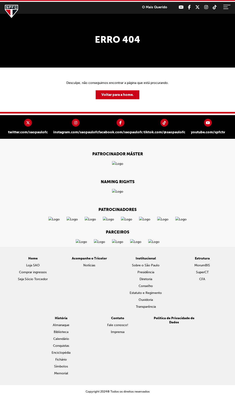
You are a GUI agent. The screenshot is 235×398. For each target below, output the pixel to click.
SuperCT (202, 272)
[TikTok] (215, 7)
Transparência (146, 307)
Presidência (145, 272)
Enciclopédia (61, 353)
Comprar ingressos (33, 272)
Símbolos (61, 366)
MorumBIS (202, 265)
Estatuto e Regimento (146, 293)
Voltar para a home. (117, 95)
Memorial (61, 373)
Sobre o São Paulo (145, 265)
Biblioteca (61, 332)
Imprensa (117, 332)
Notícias (89, 265)
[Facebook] (189, 7)
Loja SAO (33, 265)
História (61, 318)
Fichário (61, 359)
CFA (202, 279)
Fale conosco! (117, 325)
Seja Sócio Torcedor (33, 279)
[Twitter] (197, 7)
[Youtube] (181, 7)
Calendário (61, 339)
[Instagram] (206, 7)
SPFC (11, 11)
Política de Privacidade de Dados (174, 320)
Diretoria (146, 279)
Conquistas (61, 346)
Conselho (146, 286)
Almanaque (61, 325)
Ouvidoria (146, 300)
